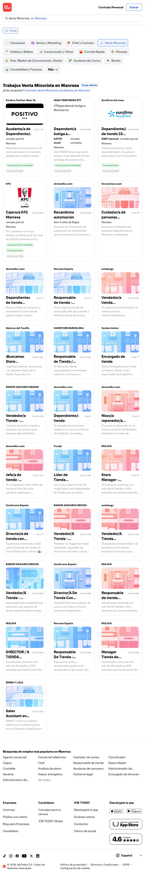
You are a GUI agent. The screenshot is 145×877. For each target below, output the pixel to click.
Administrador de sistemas (120, 769)
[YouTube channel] (24, 856)
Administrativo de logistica (15, 780)
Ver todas (44, 779)
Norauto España (63, 268)
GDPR (126, 864)
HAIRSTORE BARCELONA (69, 327)
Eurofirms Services (113, 100)
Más (51, 69)
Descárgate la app (86, 809)
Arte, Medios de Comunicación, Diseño (36, 60)
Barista (116, 60)
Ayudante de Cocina (86, 60)
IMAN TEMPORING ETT (67, 100)
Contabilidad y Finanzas (26, 69)
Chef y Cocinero (83, 42)
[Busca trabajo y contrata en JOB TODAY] (7, 7)
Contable (9, 768)
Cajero (7, 762)
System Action (110, 327)
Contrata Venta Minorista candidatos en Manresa (57, 90)
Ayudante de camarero (88, 768)
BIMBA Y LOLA (14, 682)
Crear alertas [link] (89, 85)
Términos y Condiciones (104, 864)
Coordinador (117, 757)
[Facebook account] (17, 856)
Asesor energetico (50, 774)
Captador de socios (86, 757)
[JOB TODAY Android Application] (134, 811)
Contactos (81, 823)
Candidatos (10, 831)
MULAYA (107, 446)
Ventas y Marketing (48, 42)
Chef (41, 762)
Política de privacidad (73, 864)
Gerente (8, 774)
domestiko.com (63, 183)
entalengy (108, 268)
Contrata (9, 809)
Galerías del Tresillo (17, 327)
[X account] (31, 856)
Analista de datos (49, 768)
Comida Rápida (94, 51)
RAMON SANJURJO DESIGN (22, 386)
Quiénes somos (84, 816)
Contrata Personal (110, 7)
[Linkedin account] (37, 856)
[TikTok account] (4, 856)
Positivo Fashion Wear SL (21, 100)
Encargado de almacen (123, 774)
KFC (8, 183)
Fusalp (58, 446)
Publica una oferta (15, 816)
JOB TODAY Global (50, 821)
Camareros (17, 42)
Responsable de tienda (88, 762)
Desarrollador (117, 762)
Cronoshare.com (112, 183)
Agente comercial (15, 757)
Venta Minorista (115, 42)
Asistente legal (83, 774)
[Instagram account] (10, 856)
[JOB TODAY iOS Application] (116, 811)
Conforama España (17, 505)
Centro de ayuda (85, 831)
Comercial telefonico (52, 757)
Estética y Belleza (21, 51)
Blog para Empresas (16, 823)
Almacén (121, 51)
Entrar (134, 7)
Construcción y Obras (58, 51)
